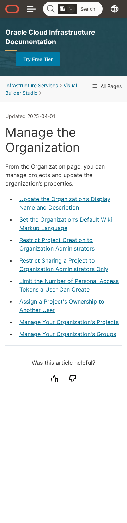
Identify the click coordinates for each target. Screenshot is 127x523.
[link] (67, 9)
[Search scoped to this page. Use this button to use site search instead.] (71, 9)
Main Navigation (31, 9)
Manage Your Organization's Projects (69, 321)
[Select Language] (115, 9)
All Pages (110, 86)
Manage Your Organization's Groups (67, 333)
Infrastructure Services (31, 85)
